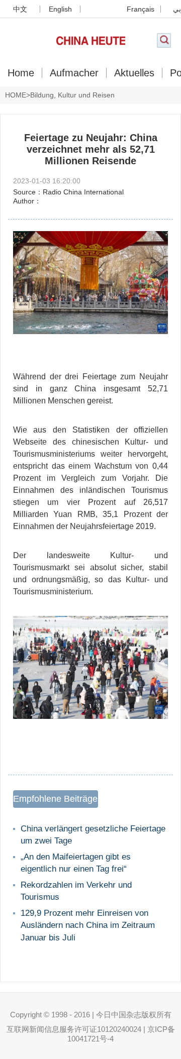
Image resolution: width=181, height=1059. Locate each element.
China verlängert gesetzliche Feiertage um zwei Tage (93, 835)
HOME (15, 95)
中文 (20, 9)
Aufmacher (74, 73)
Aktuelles (134, 73)
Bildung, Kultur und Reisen (72, 95)
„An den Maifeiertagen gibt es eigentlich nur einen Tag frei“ (76, 863)
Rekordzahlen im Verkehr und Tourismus (76, 891)
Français (140, 9)
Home (21, 73)
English (60, 9)
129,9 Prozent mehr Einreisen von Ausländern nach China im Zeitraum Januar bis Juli (88, 925)
